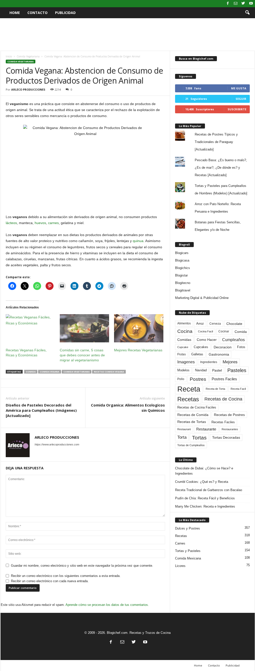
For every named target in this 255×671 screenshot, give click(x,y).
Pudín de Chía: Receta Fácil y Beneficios (205, 498)
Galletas (197, 354)
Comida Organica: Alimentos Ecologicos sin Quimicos (128, 408)
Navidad (201, 370)
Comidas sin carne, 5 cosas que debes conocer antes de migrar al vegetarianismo (82, 355)
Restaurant (184, 429)
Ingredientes (208, 362)
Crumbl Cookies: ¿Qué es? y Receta (201, 482)
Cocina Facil (205, 331)
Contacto (37, 12)
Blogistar (181, 275)
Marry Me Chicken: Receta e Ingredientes (205, 506)
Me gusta (238, 88)
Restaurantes (230, 429)
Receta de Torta (215, 388)
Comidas (184, 340)
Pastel (217, 370)
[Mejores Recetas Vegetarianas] (138, 328)
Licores (180, 566)
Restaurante (206, 429)
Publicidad (65, 12)
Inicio (9, 56)
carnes (53, 223)
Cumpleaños (233, 339)
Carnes (180, 543)
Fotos (241, 347)
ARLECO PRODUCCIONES (28, 89)
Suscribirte (237, 109)
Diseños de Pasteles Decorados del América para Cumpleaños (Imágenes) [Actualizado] (41, 410)
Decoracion (223, 347)
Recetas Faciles (223, 422)
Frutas (181, 354)
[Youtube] (251, 3)
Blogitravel (182, 290)
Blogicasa (182, 260)
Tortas (199, 437)
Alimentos (184, 323)
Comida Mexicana (188, 558)
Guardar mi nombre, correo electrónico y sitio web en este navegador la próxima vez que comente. (82, 565)
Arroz (200, 323)
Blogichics (182, 268)
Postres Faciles (224, 379)
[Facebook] (228, 3)
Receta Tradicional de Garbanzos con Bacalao (208, 490)
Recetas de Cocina (223, 399)
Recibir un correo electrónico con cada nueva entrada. (50, 581)
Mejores (230, 362)
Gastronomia (219, 354)
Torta (182, 437)
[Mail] (236, 3)
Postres (198, 379)
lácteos (11, 223)
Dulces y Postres (187, 528)
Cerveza (215, 323)
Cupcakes (201, 347)
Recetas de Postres (229, 415)
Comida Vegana (49, 371)
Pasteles (236, 370)
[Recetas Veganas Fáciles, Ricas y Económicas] (30, 328)
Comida (31, 371)
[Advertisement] (127, 34)
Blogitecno (182, 283)
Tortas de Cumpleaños (191, 445)
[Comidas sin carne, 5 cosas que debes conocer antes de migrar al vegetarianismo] (84, 328)
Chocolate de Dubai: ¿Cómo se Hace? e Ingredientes (204, 470)
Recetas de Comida (192, 415)
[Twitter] (243, 3)
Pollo (180, 379)
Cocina (184, 331)
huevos (40, 223)
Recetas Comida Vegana (109, 371)
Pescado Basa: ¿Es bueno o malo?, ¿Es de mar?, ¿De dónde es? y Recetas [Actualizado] (221, 167)
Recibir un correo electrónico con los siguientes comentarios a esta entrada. (66, 576)
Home (14, 12)
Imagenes (186, 362)
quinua (138, 241)
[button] (247, 12)
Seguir (241, 99)
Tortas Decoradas (226, 437)
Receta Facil (238, 388)
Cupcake (182, 347)
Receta (188, 389)
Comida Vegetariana (28, 56)
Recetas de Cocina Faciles (196, 407)
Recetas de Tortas (191, 422)
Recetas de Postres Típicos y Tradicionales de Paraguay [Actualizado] (216, 142)
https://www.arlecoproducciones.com (57, 444)
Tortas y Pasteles (187, 551)
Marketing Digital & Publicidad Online (202, 298)
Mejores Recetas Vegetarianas (138, 350)
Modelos (183, 370)
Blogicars (182, 253)
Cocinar (223, 331)
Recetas (188, 399)
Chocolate (234, 324)
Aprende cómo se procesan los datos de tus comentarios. (107, 605)
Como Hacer (207, 340)
